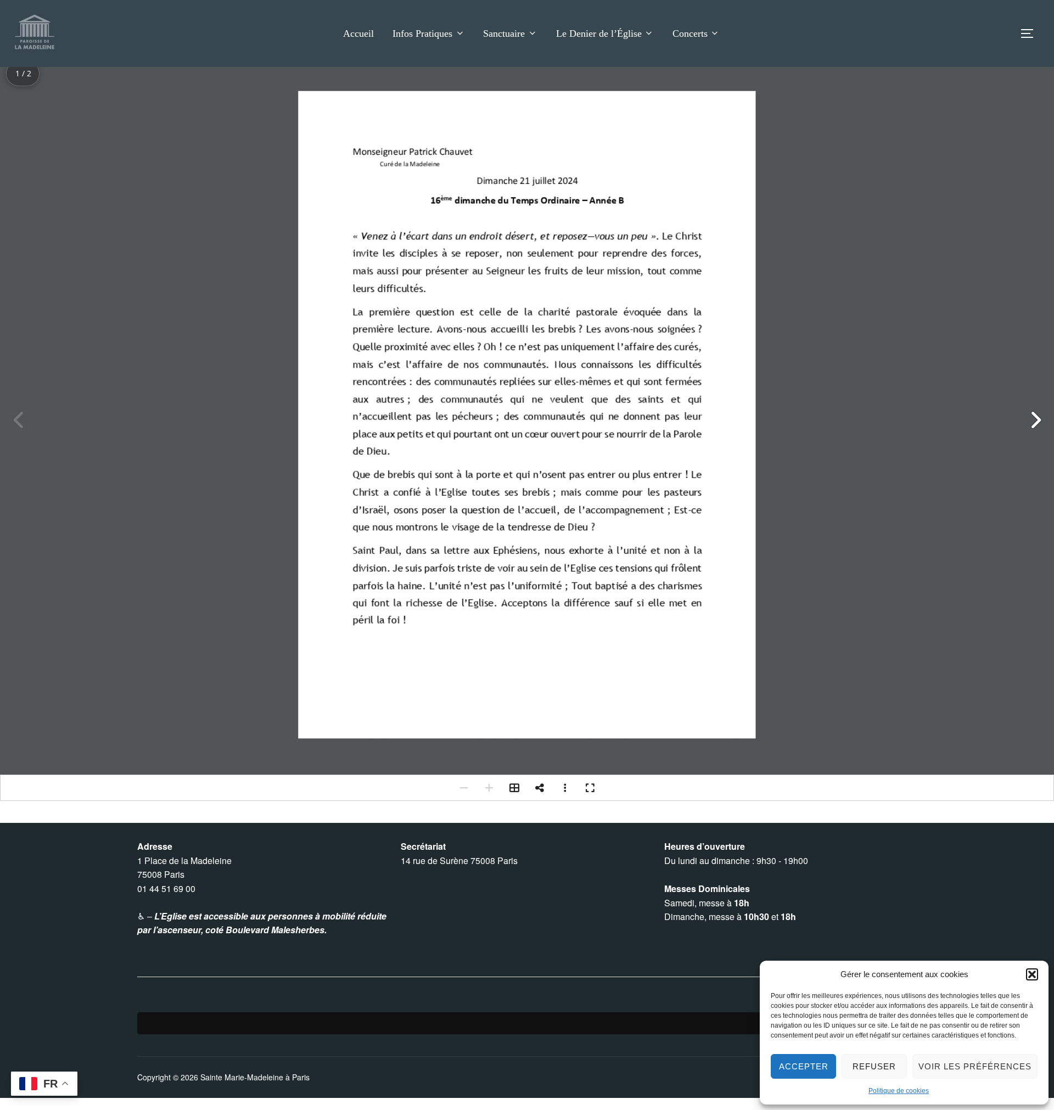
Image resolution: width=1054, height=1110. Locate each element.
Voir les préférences (974, 1066)
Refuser (874, 1066)
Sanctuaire (504, 33)
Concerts (690, 33)
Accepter (803, 1066)
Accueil (358, 33)
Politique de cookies (898, 1091)
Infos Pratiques (422, 33)
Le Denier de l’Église (599, 33)
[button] (1032, 974)
